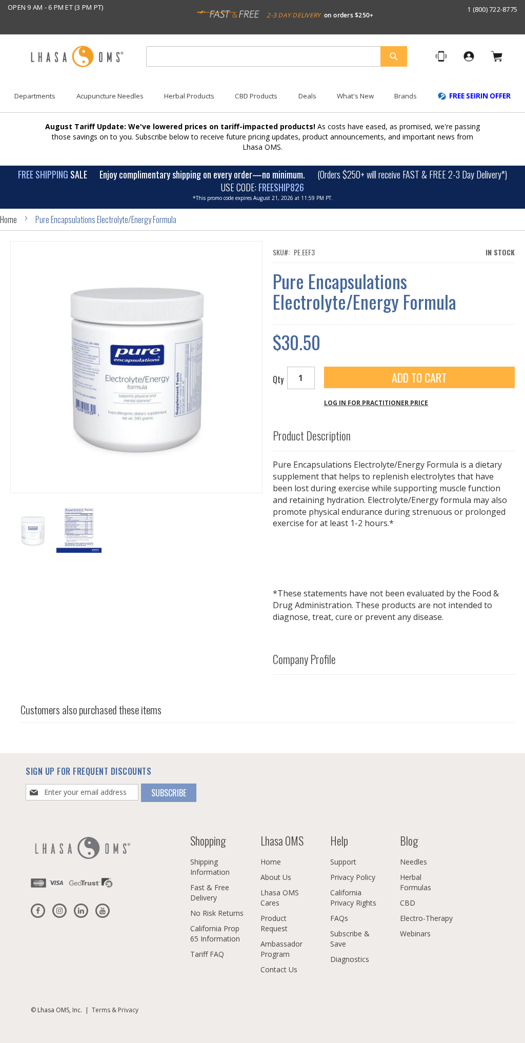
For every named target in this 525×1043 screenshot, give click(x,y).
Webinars (415, 933)
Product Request (274, 923)
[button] (79, 530)
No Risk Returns (217, 913)
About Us (275, 877)
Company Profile (304, 659)
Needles (413, 862)
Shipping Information (210, 867)
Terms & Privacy (115, 1010)
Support (343, 862)
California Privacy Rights (353, 898)
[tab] (394, 433)
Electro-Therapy (426, 918)
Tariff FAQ (207, 954)
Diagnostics (349, 959)
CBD (407, 903)
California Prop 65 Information (215, 934)
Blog (409, 840)
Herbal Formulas (415, 882)
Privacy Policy (352, 877)
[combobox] (276, 56)
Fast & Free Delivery (209, 892)
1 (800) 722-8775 (492, 9)
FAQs (339, 918)
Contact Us (278, 969)
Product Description (312, 435)
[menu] (262, 100)
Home (8, 219)
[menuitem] (35, 96)
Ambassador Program (281, 949)
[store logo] (77, 57)
